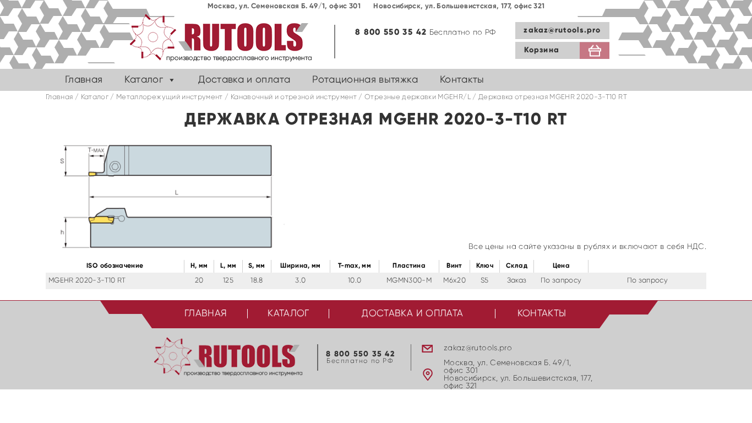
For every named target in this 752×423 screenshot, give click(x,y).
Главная (83, 80)
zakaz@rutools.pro (562, 30)
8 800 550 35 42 (391, 32)
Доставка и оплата (244, 80)
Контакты (462, 80)
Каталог (143, 80)
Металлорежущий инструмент (169, 97)
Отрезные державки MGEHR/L (417, 97)
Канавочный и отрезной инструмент (294, 97)
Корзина (541, 50)
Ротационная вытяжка (365, 80)
